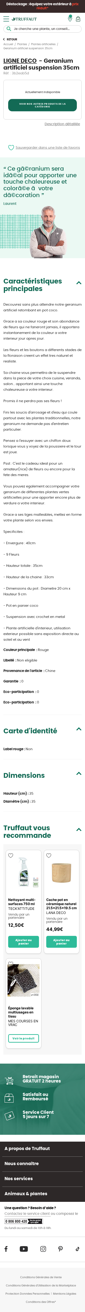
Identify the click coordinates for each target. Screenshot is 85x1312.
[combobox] (42, 29)
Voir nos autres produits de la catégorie (42, 105)
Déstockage (16, 4)
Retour (12, 39)
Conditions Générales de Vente (41, 1277)
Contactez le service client (28, 1214)
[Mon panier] (78, 18)
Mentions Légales (64, 1293)
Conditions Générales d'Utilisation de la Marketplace (41, 1285)
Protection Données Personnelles (27, 1293)
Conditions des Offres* (41, 1302)
